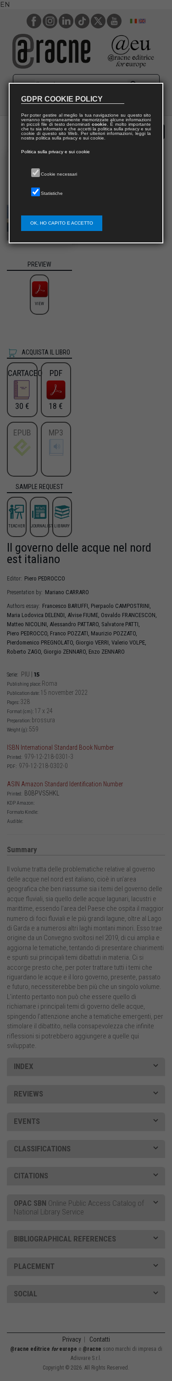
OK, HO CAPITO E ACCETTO (61, 223)
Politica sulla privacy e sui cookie (55, 151)
